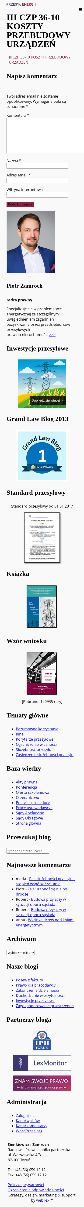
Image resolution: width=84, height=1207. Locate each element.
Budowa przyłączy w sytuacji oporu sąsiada (41, 902)
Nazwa (14, 160)
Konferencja (26, 787)
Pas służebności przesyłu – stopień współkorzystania (45, 881)
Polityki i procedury (33, 802)
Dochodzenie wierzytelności (40, 995)
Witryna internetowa (25, 189)
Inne (20, 734)
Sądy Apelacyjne (30, 813)
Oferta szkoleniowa (32, 792)
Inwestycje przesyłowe (35, 1000)
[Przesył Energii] (23, 4)
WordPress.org (29, 1131)
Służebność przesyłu (33, 749)
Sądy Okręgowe (29, 818)
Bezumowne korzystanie (37, 729)
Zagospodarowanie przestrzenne (45, 1005)
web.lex (42, 1200)
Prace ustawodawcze (34, 807)
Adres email (18, 175)
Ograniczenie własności (36, 744)
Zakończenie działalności (37, 990)
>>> (52, 334)
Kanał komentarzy (31, 1125)
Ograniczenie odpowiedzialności (36, 1189)
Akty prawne (27, 782)
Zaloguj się (25, 1115)
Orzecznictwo (27, 797)
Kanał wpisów (28, 1120)
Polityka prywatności (26, 1184)
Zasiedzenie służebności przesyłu (45, 754)
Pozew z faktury (29, 980)
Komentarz (18, 115)
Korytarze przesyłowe (34, 739)
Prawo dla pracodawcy (36, 985)
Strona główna (28, 823)
